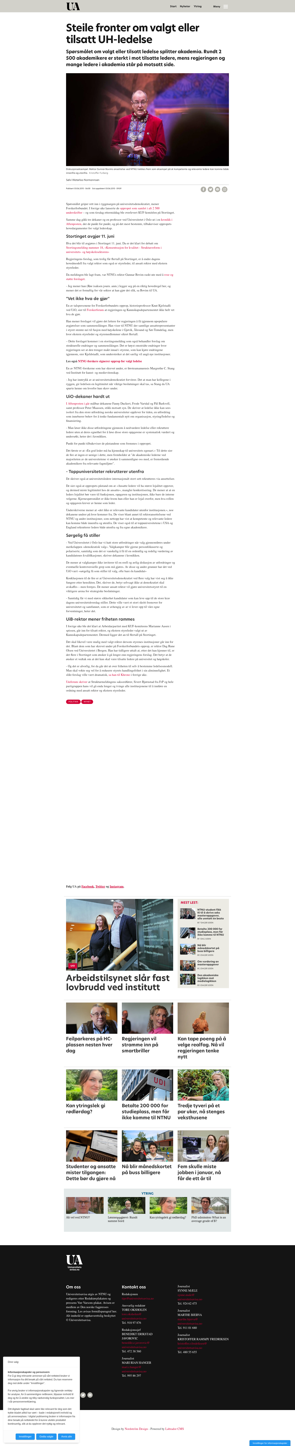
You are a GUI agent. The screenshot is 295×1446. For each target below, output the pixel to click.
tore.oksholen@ (132, 1314)
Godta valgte (46, 1436)
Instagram (117, 886)
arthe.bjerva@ (189, 1319)
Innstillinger (25, 1436)
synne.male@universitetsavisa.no (190, 1297)
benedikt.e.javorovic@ (136, 1343)
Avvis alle (66, 1436)
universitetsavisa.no (134, 1318)
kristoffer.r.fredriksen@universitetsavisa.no (192, 1345)
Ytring (198, 6)
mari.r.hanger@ (131, 1367)
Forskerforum (96, 310)
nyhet (87, 701)
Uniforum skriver (76, 682)
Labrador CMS (174, 1429)
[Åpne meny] (226, 6)
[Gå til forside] (73, 6)
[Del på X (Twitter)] (210, 189)
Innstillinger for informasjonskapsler (270, 1443)
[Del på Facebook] (203, 189)
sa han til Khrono (119, 675)
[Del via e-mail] (217, 189)
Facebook (87, 886)
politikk (73, 701)
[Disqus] (147, 756)
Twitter (100, 886)
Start (173, 6)
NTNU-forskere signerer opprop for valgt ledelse (110, 361)
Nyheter (185, 6)
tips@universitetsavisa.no (138, 1298)
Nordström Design (136, 1429)
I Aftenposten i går (78, 403)
